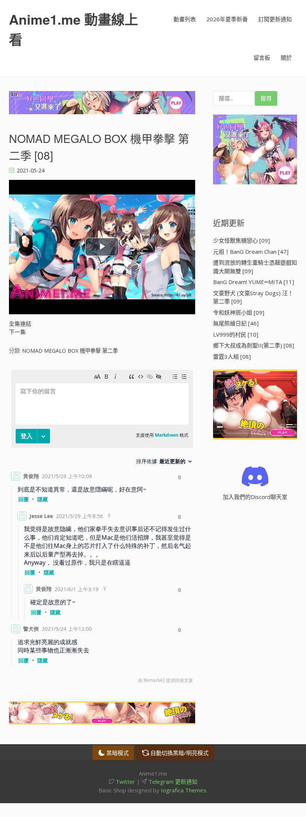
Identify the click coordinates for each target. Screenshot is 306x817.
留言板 (261, 57)
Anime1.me (73, 29)
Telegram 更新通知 (172, 781)
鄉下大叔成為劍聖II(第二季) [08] (253, 345)
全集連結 (20, 323)
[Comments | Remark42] (102, 528)
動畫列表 (185, 19)
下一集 (17, 332)
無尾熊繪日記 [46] (236, 323)
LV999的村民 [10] (235, 334)
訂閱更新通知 (275, 19)
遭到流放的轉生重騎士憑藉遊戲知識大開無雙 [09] (255, 267)
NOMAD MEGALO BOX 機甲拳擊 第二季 (70, 350)
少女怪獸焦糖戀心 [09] (241, 240)
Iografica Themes (183, 790)
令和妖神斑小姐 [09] (238, 312)
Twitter (124, 781)
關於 (286, 57)
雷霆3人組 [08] (232, 356)
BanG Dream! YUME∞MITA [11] (253, 282)
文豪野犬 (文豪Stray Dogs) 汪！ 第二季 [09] (253, 297)
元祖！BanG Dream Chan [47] (250, 251)
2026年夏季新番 (227, 19)
